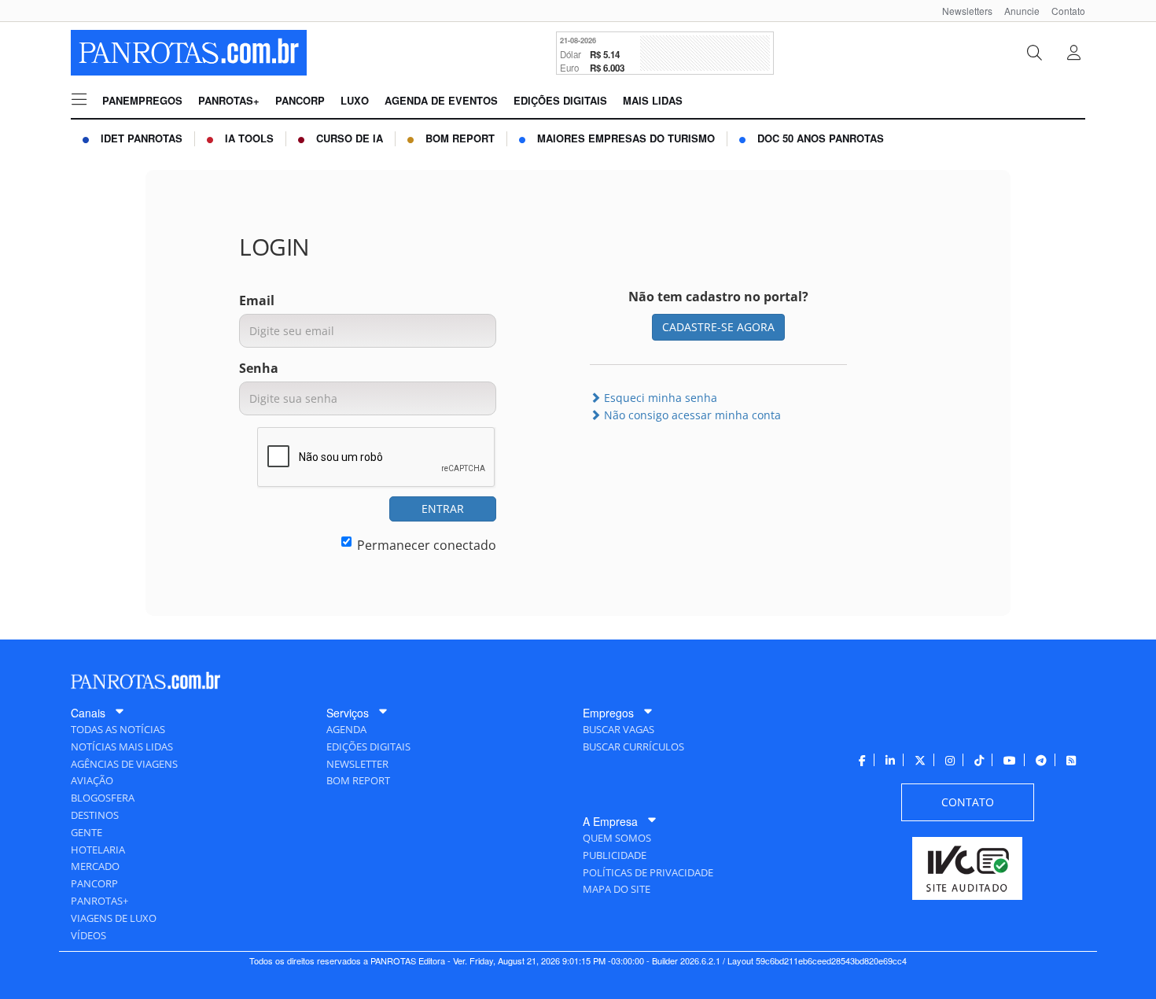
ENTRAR (443, 508)
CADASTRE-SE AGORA (718, 326)
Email (256, 300)
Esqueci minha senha (659, 397)
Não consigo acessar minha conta (691, 414)
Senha (258, 368)
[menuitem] (961, 10)
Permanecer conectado (426, 545)
